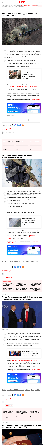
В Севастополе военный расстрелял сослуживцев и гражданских (8, 289)
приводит (38, 199)
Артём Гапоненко (11, 115)
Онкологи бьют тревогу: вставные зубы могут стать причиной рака (35, 143)
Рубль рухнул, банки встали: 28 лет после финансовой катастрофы (8, 148)
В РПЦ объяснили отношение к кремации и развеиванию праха (21, 143)
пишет (33, 56)
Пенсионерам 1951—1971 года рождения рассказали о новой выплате (8, 143)
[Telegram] (18, 125)
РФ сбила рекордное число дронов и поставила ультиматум (35, 418)
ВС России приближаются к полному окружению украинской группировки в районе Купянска (23, 237)
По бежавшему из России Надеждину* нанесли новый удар (35, 148)
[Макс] (15, 125)
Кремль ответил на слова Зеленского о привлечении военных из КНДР (35, 289)
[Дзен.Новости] (13, 125)
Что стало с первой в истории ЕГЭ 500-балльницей (7, 418)
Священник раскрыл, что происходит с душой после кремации (8, 412)
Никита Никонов (10, 385)
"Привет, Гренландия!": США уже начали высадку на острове (21, 289)
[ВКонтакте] (20, 125)
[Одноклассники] (23, 125)
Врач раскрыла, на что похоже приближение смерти (20, 148)
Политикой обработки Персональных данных (29, 5)
